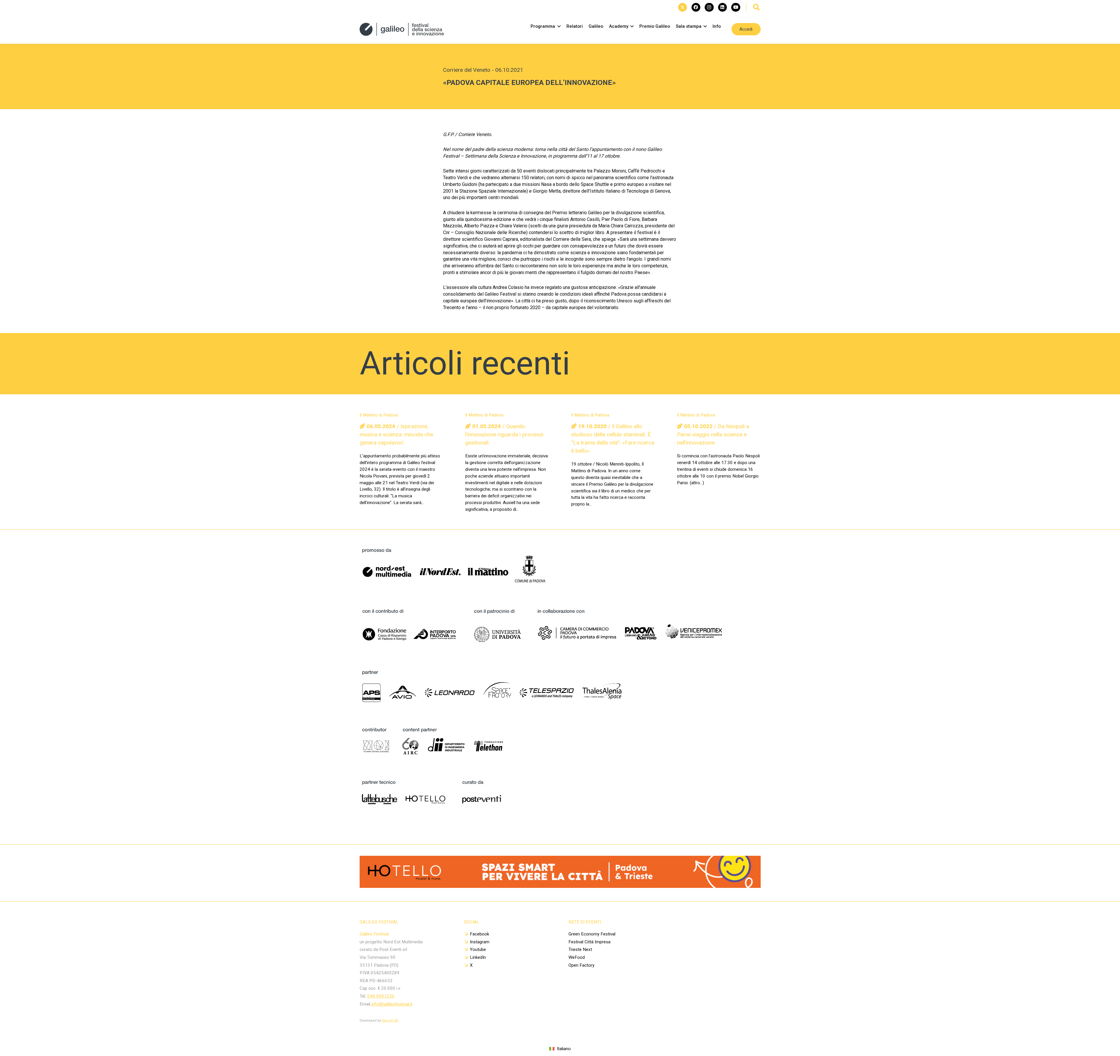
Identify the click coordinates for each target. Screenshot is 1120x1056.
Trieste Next (580, 949)
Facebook (479, 934)
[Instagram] (709, 7)
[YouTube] (735, 7)
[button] (756, 7)
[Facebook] (696, 7)
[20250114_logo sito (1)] (402, 29)
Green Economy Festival (591, 934)
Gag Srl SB (390, 1020)
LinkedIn (478, 957)
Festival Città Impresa (589, 942)
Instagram (479, 942)
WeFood (576, 957)
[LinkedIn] (722, 7)
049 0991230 (381, 996)
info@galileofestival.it (391, 1004)
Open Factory (581, 965)
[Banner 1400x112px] (560, 886)
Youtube (478, 949)
